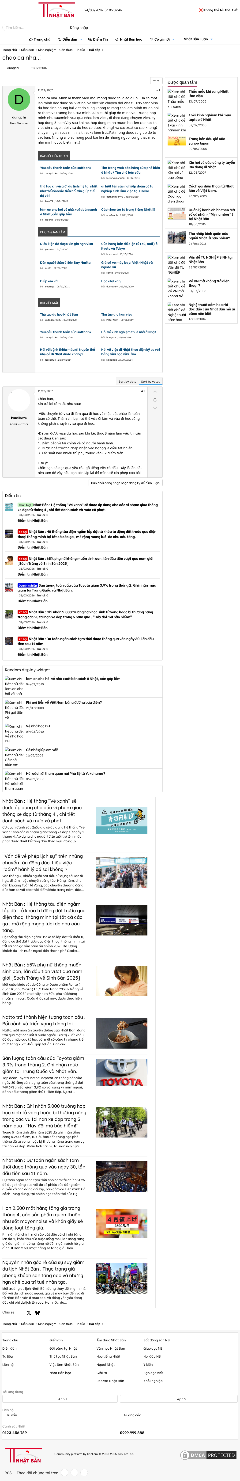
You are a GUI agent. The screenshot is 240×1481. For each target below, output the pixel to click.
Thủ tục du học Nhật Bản (59, 314)
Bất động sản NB (156, 1339)
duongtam (112, 286)
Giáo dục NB (152, 1348)
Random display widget (27, 669)
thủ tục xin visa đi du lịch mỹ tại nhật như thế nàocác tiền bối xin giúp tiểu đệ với (69, 191)
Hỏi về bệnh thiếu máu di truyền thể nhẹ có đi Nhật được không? (67, 351)
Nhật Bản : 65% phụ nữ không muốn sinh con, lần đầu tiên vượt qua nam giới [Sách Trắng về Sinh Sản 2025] (85, 561)
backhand (111, 254)
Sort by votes (150, 381)
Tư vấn (11, 1415)
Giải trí (102, 1372)
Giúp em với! (50, 281)
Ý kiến (148, 1364)
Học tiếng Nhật (108, 1356)
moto (48, 268)
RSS (8, 1472)
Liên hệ (8, 1364)
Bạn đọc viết (153, 1372)
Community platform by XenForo (94, 1453)
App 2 (181, 1398)
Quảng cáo (132, 1415)
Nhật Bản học (131, 39)
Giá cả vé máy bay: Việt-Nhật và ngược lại (127, 264)
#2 (143, 391)
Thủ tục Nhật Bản (63, 1356)
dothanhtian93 (114, 196)
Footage (49, 286)
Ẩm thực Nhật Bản (111, 1339)
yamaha (49, 249)
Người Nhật (106, 1364)
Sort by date (127, 381)
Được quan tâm (182, 82)
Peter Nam (112, 319)
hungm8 (111, 337)
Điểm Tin (100, 39)
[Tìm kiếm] (61, 27)
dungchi (13, 67)
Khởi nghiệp (153, 1380)
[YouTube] (84, 1472)
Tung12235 (51, 173)
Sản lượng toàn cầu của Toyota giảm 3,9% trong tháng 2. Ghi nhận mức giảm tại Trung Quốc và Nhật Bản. (87, 587)
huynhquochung (115, 177)
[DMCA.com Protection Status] (208, 1455)
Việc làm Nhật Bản (64, 1364)
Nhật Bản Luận (196, 38)
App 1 (62, 1398)
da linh (49, 219)
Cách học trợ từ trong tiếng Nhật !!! (128, 209)
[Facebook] (64, 1472)
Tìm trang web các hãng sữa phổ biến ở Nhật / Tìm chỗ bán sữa (130, 169)
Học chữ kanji (111, 281)
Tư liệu (7, 1356)
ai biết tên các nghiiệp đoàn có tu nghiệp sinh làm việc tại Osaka (127, 188)
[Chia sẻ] (148, 90)
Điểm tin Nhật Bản (33, 520)
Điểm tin (13, 495)
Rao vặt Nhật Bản (110, 1380)
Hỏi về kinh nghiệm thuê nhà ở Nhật (128, 331)
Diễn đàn (70, 39)
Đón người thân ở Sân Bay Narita (65, 262)
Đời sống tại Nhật (63, 1348)
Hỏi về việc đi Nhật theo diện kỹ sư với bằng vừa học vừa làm (130, 351)
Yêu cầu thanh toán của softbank (65, 167)
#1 (158, 90)
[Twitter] (74, 1472)
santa (109, 272)
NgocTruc (50, 359)
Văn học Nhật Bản (111, 1348)
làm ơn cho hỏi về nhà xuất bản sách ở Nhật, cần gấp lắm (68, 211)
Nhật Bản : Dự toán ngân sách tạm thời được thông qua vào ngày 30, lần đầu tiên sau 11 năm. (86, 641)
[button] (81, 39)
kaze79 (49, 201)
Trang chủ (42, 39)
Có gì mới (162, 39)
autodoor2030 (53, 319)
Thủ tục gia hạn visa (116, 314)
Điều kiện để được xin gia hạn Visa (66, 243)
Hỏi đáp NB (152, 1356)
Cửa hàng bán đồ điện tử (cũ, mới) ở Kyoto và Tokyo (129, 245)
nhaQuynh (112, 215)
